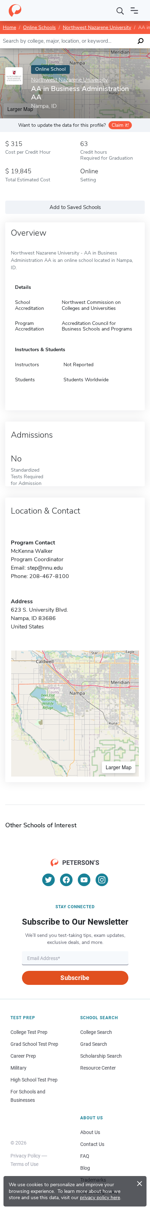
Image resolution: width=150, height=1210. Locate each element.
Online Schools (39, 27)
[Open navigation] (134, 10)
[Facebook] (66, 880)
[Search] (120, 10)
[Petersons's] (15, 10)
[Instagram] (102, 880)
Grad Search (93, 1044)
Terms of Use (24, 1164)
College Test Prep (28, 1032)
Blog (85, 1168)
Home (9, 27)
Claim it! (120, 125)
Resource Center (98, 1068)
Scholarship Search (101, 1056)
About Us (90, 1132)
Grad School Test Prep (34, 1044)
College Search (96, 1032)
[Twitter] (48, 880)
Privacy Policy (25, 1156)
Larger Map (119, 767)
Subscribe (74, 977)
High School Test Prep (34, 1080)
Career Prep (23, 1056)
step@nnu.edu (45, 568)
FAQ (84, 1156)
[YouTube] (84, 880)
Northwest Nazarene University (97, 27)
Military (18, 1068)
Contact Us (92, 1144)
